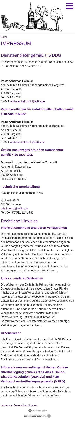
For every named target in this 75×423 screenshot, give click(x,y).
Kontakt (32, 405)
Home (4, 36)
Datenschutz (21, 405)
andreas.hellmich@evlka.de (27, 101)
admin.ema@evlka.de (14, 208)
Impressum (7, 405)
